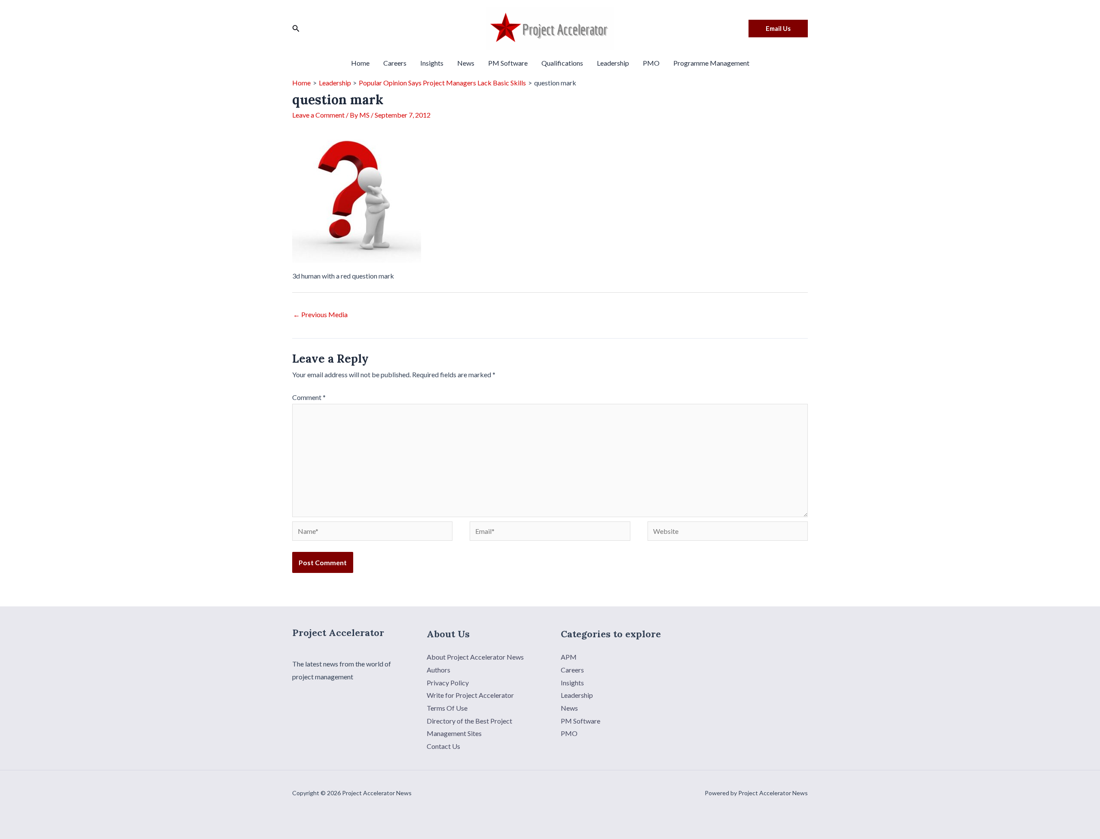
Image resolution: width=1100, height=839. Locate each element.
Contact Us (443, 746)
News (465, 63)
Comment (309, 397)
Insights (431, 63)
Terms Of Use (447, 708)
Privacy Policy (448, 682)
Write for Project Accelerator (470, 695)
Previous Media (320, 314)
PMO (651, 63)
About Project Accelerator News (475, 657)
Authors (438, 670)
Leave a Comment (318, 115)
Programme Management (711, 63)
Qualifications (562, 63)
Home (360, 63)
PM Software (508, 63)
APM (569, 657)
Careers (394, 63)
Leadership (613, 63)
